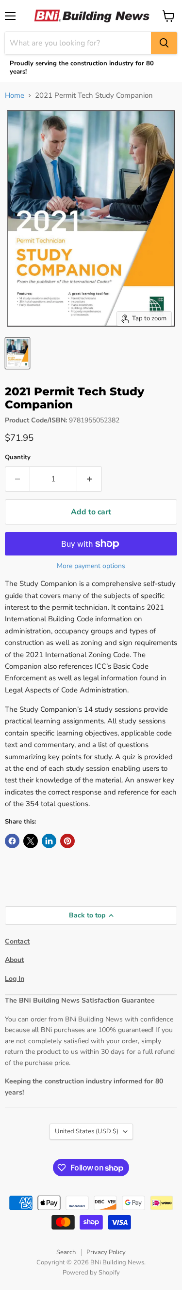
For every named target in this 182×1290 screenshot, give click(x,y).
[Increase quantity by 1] (89, 479)
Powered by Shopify (91, 1272)
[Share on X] (30, 841)
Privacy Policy (106, 1252)
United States (86, 1131)
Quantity (18, 457)
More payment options (91, 566)
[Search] (164, 43)
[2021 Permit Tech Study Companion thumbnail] (17, 353)
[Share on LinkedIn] (49, 841)
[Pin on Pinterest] (67, 841)
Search (66, 1252)
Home (14, 95)
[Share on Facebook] (12, 841)
